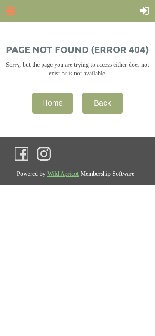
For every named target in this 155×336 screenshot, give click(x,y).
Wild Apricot (63, 174)
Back (102, 103)
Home (52, 103)
